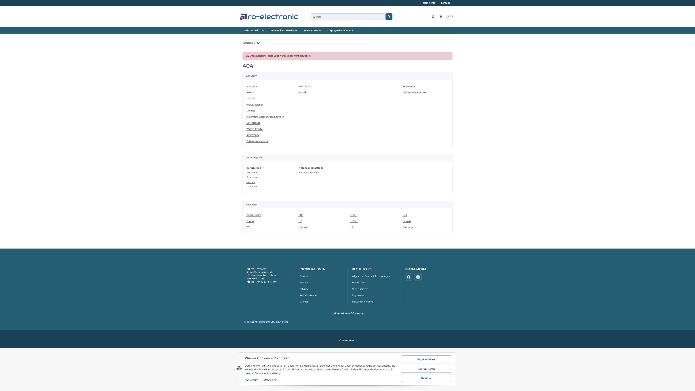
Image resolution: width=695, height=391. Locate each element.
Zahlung (251, 98)
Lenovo (303, 227)
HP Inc (354, 221)
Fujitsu (250, 221)
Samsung (408, 227)
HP (300, 221)
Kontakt (445, 2)
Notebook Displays (309, 172)
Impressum (251, 379)
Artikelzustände (255, 104)
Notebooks (253, 172)
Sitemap (251, 110)
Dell (405, 214)
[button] (433, 17)
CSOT (353, 214)
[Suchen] (389, 16)
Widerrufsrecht (255, 129)
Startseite (252, 86)
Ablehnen (426, 378)
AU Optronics (254, 214)
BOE (301, 214)
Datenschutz (269, 379)
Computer (252, 177)
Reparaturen (409, 86)
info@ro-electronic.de (261, 272)
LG (352, 227)
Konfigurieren (426, 368)
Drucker (251, 182)
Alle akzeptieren (426, 359)
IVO (248, 227)
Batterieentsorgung (257, 141)
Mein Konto (429, 2)
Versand (251, 92)
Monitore (252, 186)
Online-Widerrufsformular (347, 313)
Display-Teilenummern (340, 30)
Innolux (407, 221)
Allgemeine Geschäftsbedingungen (265, 116)
